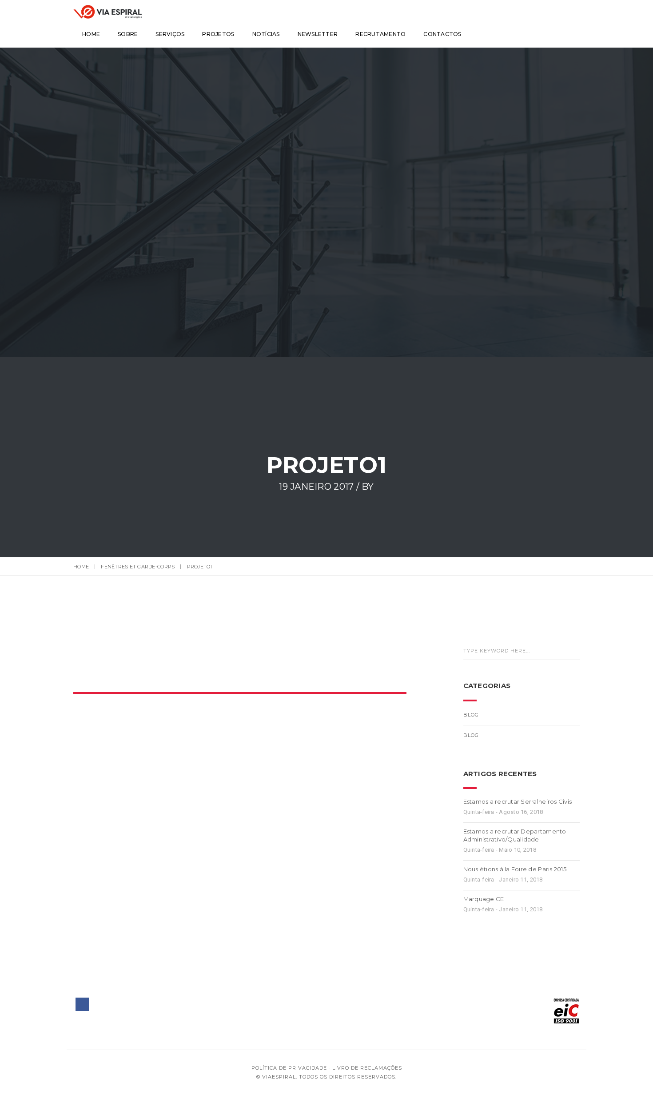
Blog (471, 735)
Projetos (218, 34)
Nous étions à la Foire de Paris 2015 (514, 869)
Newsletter (318, 34)
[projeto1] (228, 663)
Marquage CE (483, 898)
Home (91, 34)
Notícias (266, 34)
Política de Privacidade (289, 1068)
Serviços (169, 34)
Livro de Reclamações (367, 1068)
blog (471, 715)
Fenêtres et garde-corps (138, 567)
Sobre (128, 34)
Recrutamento (380, 34)
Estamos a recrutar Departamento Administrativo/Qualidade (514, 835)
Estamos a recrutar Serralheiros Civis (517, 801)
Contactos (442, 34)
